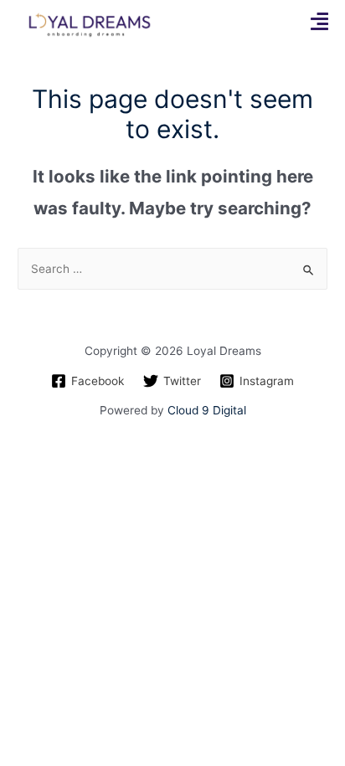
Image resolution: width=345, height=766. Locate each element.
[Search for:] (172, 268)
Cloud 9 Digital (206, 410)
